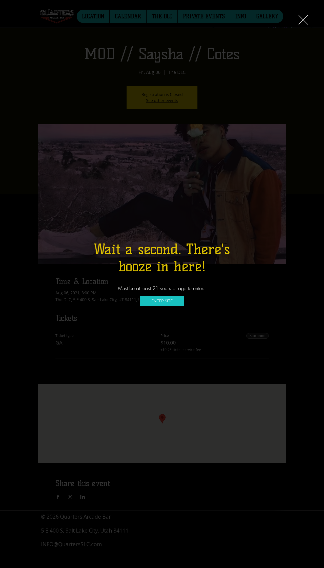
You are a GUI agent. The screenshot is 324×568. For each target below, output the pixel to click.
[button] (303, 20)
